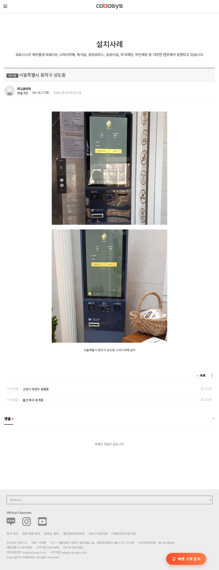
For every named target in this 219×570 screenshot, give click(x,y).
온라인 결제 (51, 533)
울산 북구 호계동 (33, 400)
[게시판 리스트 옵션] (212, 375)
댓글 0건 (22, 93)
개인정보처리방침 (73, 533)
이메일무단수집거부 (123, 533)
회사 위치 (12, 533)
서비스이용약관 (97, 533)
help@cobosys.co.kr (74, 552)
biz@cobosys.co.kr (34, 552)
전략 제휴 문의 (31, 533)
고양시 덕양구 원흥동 (36, 389)
